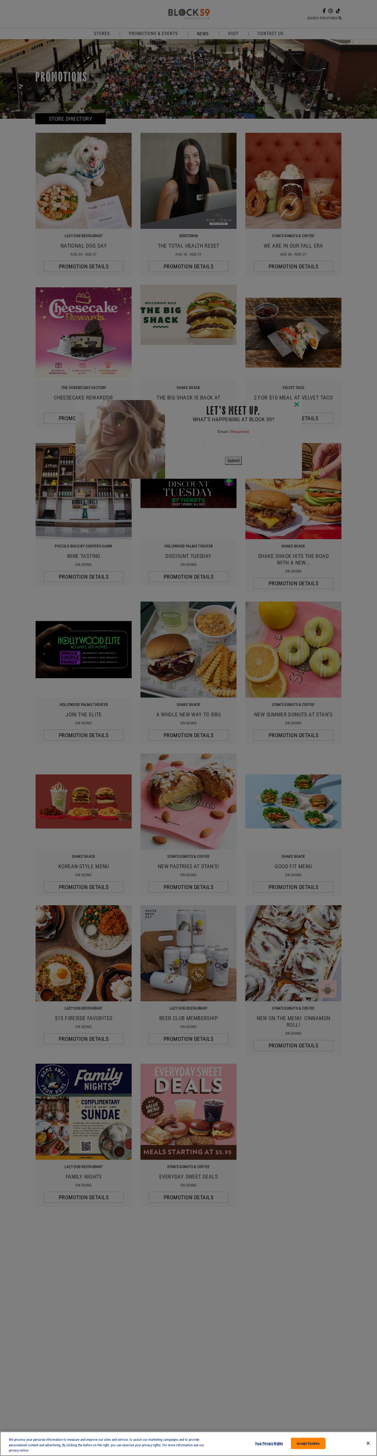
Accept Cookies (308, 1443)
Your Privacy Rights (269, 1443)
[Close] (368, 1443)
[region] (188, 1443)
